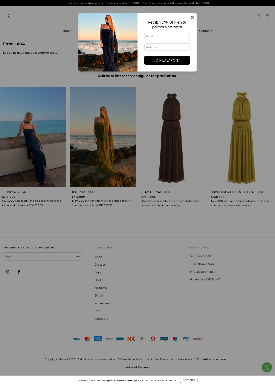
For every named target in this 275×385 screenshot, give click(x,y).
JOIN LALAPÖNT (167, 60)
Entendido (188, 380)
